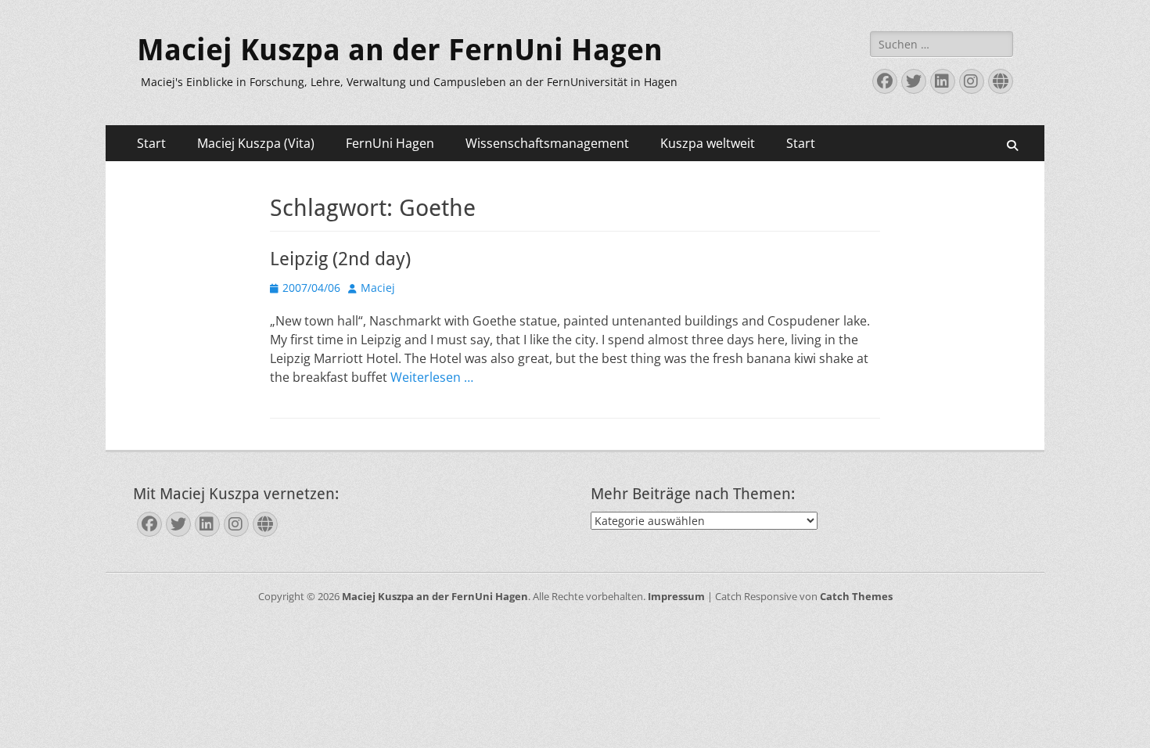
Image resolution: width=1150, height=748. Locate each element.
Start (151, 143)
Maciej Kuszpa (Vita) (255, 143)
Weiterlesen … (431, 377)
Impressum (676, 596)
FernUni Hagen (390, 143)
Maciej (378, 287)
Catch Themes (856, 596)
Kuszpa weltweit (707, 143)
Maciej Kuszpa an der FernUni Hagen (400, 50)
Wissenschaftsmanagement (547, 143)
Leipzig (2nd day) (340, 259)
